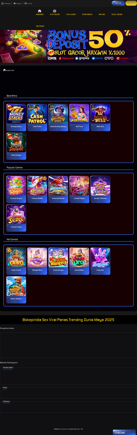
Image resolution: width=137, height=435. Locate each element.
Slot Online (55, 14)
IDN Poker (40, 26)
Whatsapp (7, 3)
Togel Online (116, 14)
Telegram (19, 3)
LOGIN (131, 3)
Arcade (102, 14)
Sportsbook (87, 14)
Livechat (29, 3)
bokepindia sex (63, 429)
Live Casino (71, 14)
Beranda (40, 14)
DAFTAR (118, 3)
